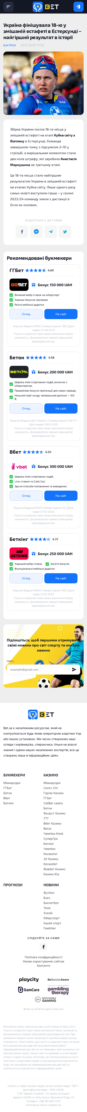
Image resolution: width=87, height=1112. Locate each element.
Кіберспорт (52, 918)
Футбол (49, 892)
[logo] (46, 7)
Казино (51, 775)
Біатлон (9, 45)
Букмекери (14, 775)
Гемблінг (50, 928)
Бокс (47, 898)
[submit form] (74, 669)
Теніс (47, 908)
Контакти (43, 965)
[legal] (28, 979)
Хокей (48, 913)
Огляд (26, 314)
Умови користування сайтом (43, 961)
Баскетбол (51, 903)
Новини (51, 884)
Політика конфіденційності (43, 957)
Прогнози (13, 884)
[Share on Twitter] (65, 231)
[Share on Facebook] (22, 231)
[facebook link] (43, 947)
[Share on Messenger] (36, 231)
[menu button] (8, 7)
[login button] (78, 7)
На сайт (61, 314)
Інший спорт (52, 923)
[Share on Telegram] (50, 231)
